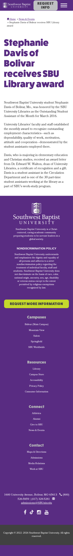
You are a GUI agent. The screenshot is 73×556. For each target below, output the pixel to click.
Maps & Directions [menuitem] (36, 452)
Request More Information (36, 304)
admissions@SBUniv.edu (36, 503)
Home (12, 19)
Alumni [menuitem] (36, 419)
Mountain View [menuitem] (36, 331)
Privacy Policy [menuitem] (36, 386)
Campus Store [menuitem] (36, 375)
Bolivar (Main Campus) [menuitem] (36, 325)
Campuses (36, 317)
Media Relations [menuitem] (36, 464)
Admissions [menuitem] (37, 458)
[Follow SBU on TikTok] (31, 512)
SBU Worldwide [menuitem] (36, 347)
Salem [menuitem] (36, 336)
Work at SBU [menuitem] (36, 469)
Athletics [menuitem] (36, 414)
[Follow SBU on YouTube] (47, 512)
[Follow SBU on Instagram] (39, 512)
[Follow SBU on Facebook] (25, 512)
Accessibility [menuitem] (36, 380)
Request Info (45, 5)
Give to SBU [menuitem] (36, 425)
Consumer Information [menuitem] (36, 392)
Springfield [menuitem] (36, 342)
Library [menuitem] (36, 369)
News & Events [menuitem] (37, 431)
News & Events (27, 19)
